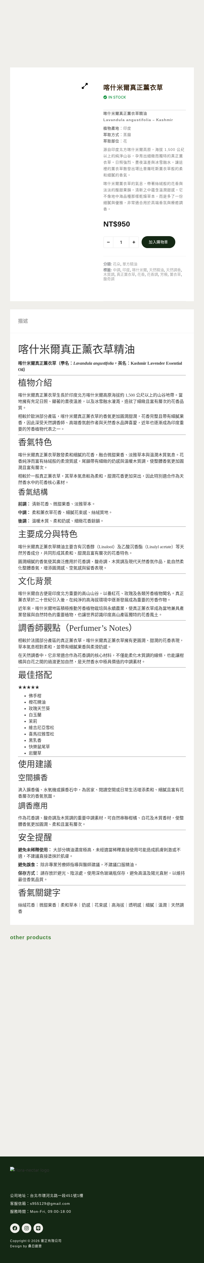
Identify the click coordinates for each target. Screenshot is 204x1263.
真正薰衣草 (126, 274)
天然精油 (156, 269)
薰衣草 (175, 274)
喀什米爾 (139, 269)
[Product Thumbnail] (84, 86)
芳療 (164, 274)
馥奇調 (108, 279)
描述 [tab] (23, 321)
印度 (126, 269)
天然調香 (173, 269)
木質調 (108, 274)
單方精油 (129, 264)
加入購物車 (158, 242)
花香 (141, 274)
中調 (116, 269)
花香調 (152, 274)
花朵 (116, 264)
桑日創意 (35, 1246)
